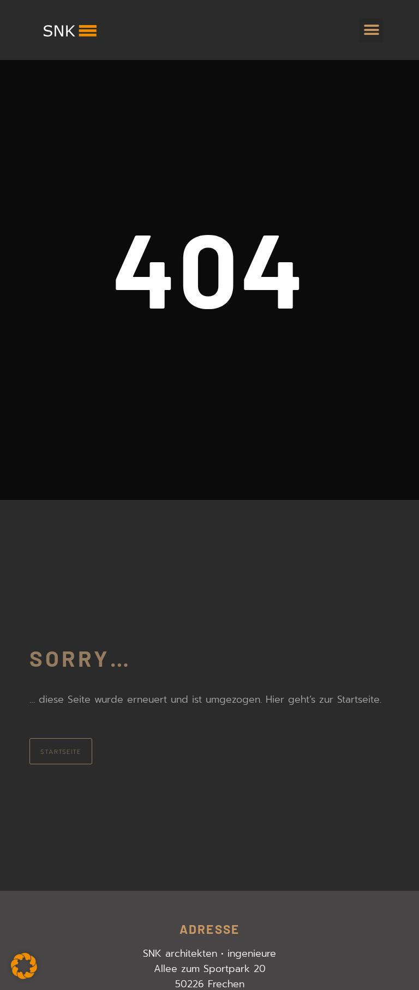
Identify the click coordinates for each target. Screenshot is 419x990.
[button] (371, 30)
